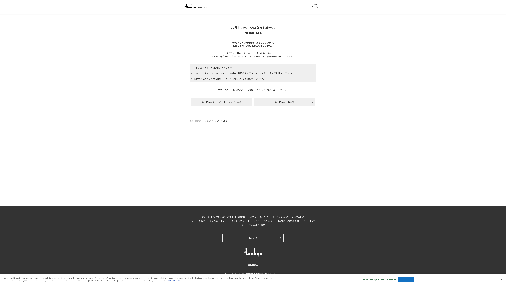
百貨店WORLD (298, 216)
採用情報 (252, 216)
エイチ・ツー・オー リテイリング (274, 216)
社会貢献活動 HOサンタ (223, 216)
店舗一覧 (206, 216)
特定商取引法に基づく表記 (289, 221)
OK (406, 279)
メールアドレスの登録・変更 (253, 225)
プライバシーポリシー (219, 221)
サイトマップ (309, 221)
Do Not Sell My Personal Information (379, 279)
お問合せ (253, 238)
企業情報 (241, 216)
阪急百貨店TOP (195, 121)
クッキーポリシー (239, 221)
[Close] (502, 279)
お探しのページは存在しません (216, 121)
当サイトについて (198, 221)
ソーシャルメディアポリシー (262, 221)
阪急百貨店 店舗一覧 (284, 102)
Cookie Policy (173, 280)
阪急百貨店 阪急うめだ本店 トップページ (221, 102)
